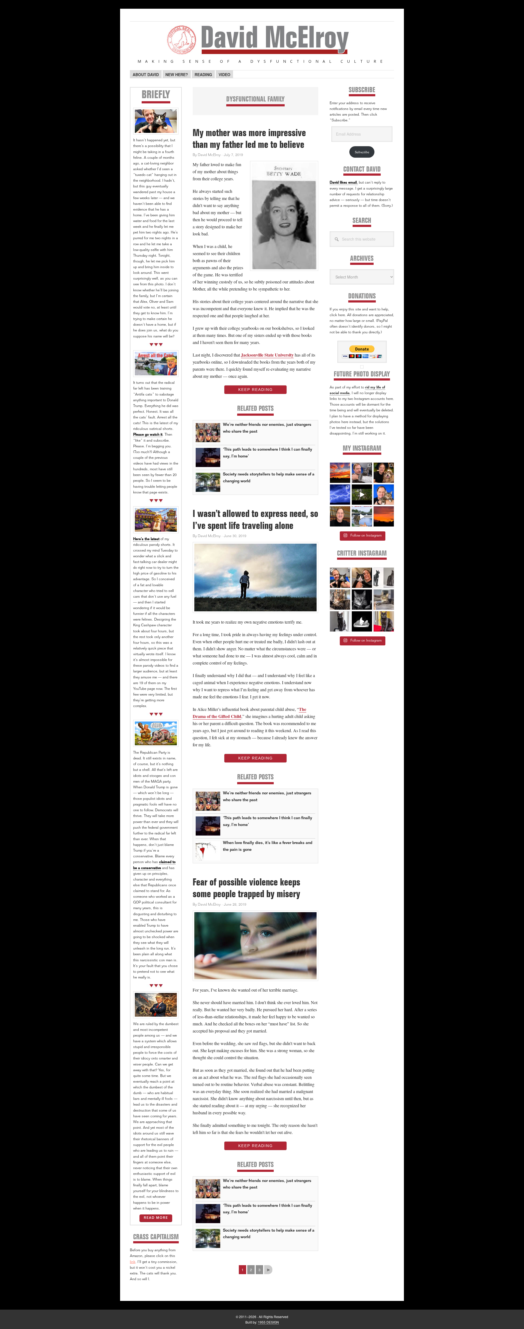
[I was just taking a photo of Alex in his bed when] (340, 599)
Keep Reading (255, 389)
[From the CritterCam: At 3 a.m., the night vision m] (362, 621)
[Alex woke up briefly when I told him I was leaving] (383, 599)
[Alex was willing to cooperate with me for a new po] (383, 494)
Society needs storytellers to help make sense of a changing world (268, 477)
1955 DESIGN (268, 1322)
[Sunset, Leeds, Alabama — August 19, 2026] (340, 472)
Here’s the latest (146, 539)
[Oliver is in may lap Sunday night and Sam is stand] (383, 621)
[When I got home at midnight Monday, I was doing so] (362, 472)
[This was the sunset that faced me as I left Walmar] (383, 516)
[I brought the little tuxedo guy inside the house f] (340, 577)
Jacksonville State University (267, 355)
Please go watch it (147, 435)
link (132, 1262)
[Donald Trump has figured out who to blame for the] (362, 516)
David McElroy (262, 43)
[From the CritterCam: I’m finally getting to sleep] (362, 599)
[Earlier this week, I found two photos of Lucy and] (383, 472)
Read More (156, 1218)
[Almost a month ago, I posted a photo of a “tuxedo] (362, 577)
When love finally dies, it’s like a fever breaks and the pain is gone (267, 846)
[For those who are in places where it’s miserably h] (362, 494)
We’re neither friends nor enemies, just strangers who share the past (267, 428)
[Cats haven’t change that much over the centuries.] (383, 577)
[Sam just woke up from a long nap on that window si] (340, 621)
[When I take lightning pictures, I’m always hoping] (340, 494)
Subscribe (362, 151)
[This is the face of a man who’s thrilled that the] (340, 516)
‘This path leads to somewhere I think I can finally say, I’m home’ (267, 453)
